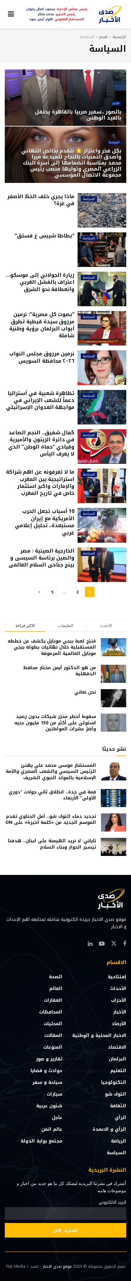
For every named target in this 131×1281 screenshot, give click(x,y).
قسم (103, 36)
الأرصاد (119, 1023)
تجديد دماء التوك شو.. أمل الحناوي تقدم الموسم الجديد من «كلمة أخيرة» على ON (50, 819)
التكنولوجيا (113, 1082)
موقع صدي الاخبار (57, 1266)
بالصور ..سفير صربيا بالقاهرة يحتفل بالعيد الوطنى (78, 115)
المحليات (53, 1023)
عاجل (57, 1117)
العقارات (53, 1000)
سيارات (54, 1094)
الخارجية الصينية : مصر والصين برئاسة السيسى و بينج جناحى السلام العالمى (41, 558)
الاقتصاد (117, 1047)
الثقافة (118, 1106)
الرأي (120, 1117)
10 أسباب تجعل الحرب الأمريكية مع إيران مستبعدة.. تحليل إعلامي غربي (44, 521)
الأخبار (116, 103)
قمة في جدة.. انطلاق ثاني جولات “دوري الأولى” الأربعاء (52, 795)
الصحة (55, 977)
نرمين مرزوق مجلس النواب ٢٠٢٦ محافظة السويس (41, 357)
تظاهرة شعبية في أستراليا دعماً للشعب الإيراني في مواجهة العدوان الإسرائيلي (40, 400)
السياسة (87, 36)
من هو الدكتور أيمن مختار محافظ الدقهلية (59, 670)
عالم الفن (51, 1129)
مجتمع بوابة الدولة (41, 1141)
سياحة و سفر (47, 1082)
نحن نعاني (85, 692)
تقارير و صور (49, 1059)
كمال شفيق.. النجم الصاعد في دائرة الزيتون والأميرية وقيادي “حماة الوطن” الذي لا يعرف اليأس (41, 443)
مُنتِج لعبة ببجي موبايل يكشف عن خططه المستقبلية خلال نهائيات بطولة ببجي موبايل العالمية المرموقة (52, 647)
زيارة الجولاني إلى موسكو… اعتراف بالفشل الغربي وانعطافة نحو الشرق (40, 282)
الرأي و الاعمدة (109, 1129)
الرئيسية (119, 36)
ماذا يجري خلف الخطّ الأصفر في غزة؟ (40, 199)
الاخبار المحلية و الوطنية (99, 1035)
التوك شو (115, 1094)
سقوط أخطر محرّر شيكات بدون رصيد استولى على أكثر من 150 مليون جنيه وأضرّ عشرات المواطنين (55, 722)
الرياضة (118, 1141)
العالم (55, 988)
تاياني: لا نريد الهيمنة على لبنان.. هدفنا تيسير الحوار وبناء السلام (52, 844)
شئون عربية (49, 1106)
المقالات (53, 1035)
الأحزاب (118, 1000)
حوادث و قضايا (46, 1070)
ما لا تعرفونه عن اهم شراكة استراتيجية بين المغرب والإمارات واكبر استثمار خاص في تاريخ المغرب (40, 482)
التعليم (118, 1070)
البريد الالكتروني (112, 1202)
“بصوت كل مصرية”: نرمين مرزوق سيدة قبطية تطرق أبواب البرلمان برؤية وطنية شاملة (41, 324)
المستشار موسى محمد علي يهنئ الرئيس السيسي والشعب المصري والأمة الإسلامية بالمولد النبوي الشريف (51, 771)
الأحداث (118, 988)
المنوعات (52, 1047)
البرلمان (117, 1059)
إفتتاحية (117, 977)
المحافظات (50, 1012)
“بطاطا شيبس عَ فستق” (44, 236)
